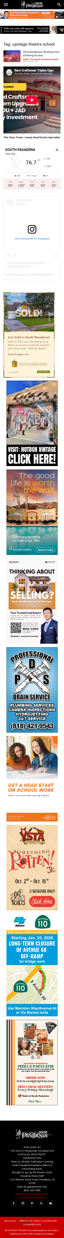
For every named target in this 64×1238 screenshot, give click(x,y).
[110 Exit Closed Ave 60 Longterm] (32, 1015)
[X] (41, 1203)
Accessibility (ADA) (32, 1224)
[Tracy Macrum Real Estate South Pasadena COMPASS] (32, 30)
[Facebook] (13, 1203)
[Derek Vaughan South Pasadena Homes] (29, 376)
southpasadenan (43, 274)
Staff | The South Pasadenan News (40, 59)
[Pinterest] (32, 1203)
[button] (5, 4)
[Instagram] (22, 1203)
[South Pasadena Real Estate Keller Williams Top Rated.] (32, 15)
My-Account (10, 1220)
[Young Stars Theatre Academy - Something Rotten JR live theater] (32, 909)
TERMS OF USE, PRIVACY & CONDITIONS (38, 1220)
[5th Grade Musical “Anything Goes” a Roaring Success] (11, 56)
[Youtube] (50, 1203)
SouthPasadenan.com (18, 274)
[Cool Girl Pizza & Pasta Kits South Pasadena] (32, 1104)
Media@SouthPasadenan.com (32, 1193)
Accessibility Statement (32, 1197)
